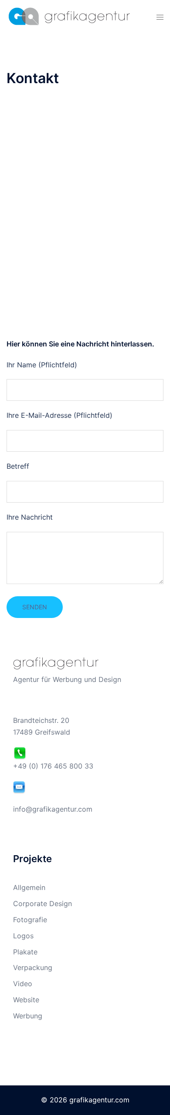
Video (22, 983)
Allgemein (29, 887)
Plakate (25, 951)
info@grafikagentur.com (52, 809)
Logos (23, 935)
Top (160, 1103)
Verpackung (32, 967)
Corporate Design (42, 903)
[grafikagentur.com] (68, 16)
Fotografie (30, 919)
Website (26, 999)
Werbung (27, 1015)
